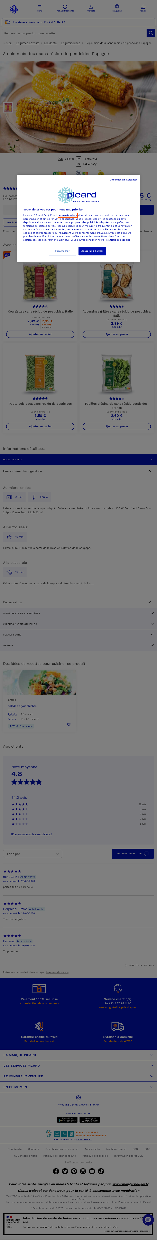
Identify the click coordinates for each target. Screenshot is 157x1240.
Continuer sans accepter (123, 179)
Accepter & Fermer (92, 251)
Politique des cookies (118, 239)
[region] (78, 218)
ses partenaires (68, 215)
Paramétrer (62, 250)
